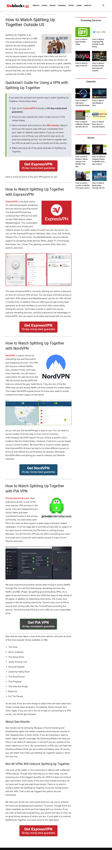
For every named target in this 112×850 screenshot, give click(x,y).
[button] (103, 5)
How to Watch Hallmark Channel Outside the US (82, 124)
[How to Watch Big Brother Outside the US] (99, 176)
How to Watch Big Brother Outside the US (98, 185)
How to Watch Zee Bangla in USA (98, 102)
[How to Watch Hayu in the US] (82, 56)
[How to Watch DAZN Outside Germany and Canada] (99, 56)
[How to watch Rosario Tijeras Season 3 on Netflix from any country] (82, 149)
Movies (52, 5)
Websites (87, 5)
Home (7, 14)
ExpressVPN (29, 108)
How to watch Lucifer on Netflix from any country (82, 185)
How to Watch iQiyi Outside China (81, 41)
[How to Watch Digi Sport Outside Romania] (82, 93)
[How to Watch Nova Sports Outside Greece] (99, 115)
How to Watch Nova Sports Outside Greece (98, 124)
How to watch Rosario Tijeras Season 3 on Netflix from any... (81, 161)
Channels (62, 5)
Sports (71, 5)
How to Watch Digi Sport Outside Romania (82, 102)
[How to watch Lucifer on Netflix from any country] (82, 176)
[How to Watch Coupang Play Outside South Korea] (99, 32)
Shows (44, 5)
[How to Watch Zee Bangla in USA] (99, 93)
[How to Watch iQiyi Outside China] (82, 32)
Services (36, 5)
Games (79, 5)
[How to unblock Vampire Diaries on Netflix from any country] (99, 149)
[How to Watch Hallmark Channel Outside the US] (82, 115)
